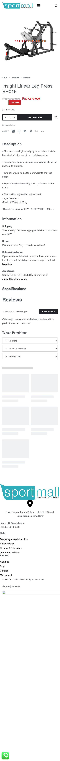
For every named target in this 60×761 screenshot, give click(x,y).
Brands (15, 77)
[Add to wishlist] (56, 117)
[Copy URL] (42, 131)
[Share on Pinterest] (30, 131)
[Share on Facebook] (19, 131)
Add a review (48, 311)
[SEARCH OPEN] (56, 5)
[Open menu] (38, 5)
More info (7, 264)
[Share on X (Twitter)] (13, 131)
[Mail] (36, 131)
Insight (26, 77)
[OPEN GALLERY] (30, 41)
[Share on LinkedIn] (25, 131)
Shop (4, 77)
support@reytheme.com (14, 278)
